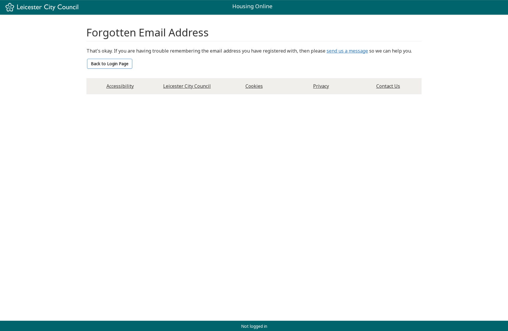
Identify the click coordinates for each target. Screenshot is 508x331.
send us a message (347, 51)
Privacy (321, 86)
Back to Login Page (109, 63)
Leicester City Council (187, 86)
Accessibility (120, 86)
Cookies (254, 86)
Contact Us (388, 86)
